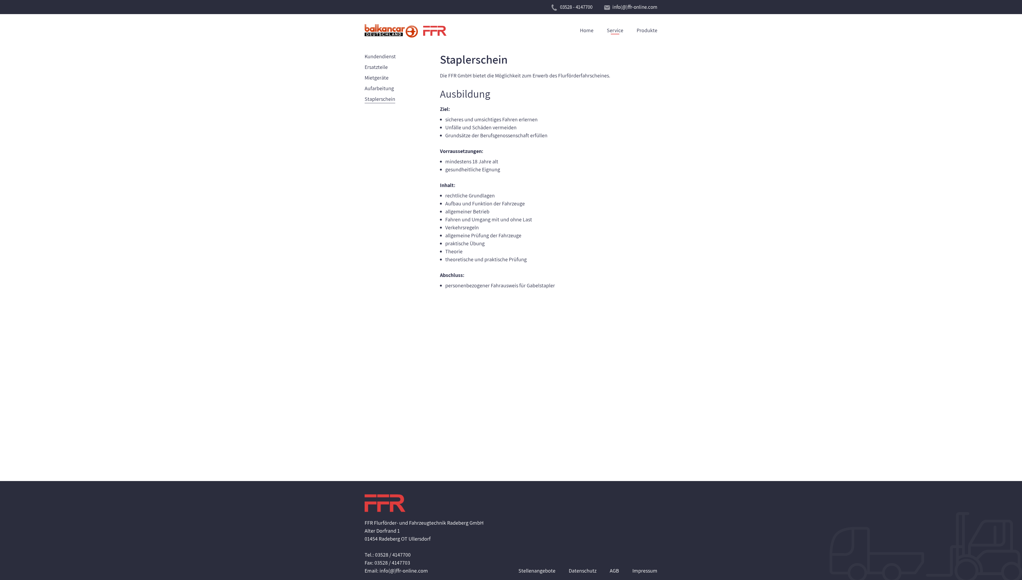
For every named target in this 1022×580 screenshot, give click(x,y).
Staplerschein (380, 99)
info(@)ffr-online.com (634, 7)
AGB (614, 570)
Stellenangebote (536, 570)
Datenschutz (582, 570)
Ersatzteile (376, 67)
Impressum (644, 570)
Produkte (647, 30)
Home (587, 30)
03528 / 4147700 (393, 554)
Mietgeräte (377, 77)
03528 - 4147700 (576, 7)
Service (615, 30)
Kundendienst (380, 56)
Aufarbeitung (379, 88)
